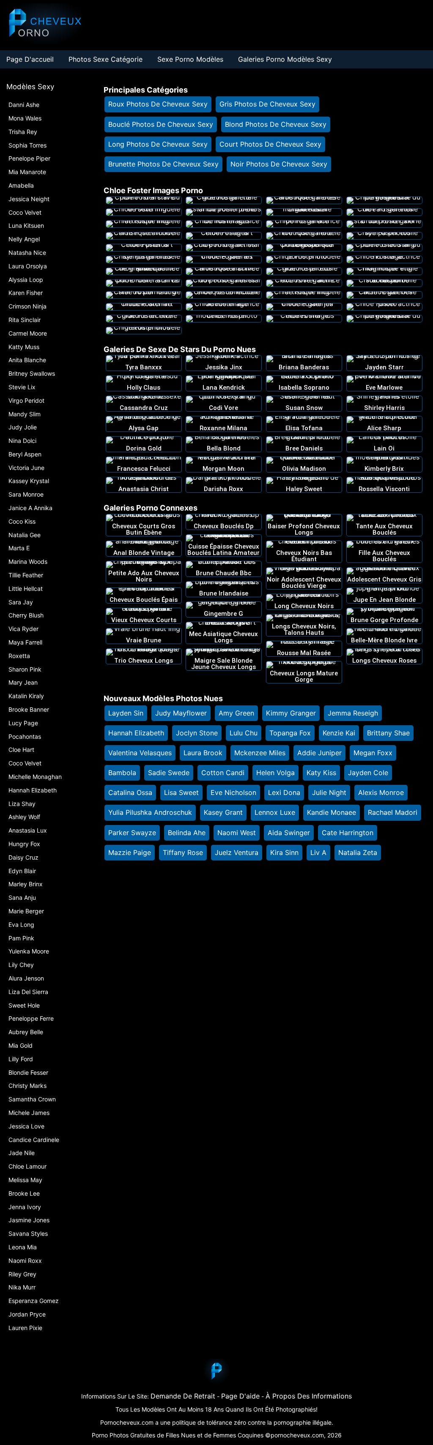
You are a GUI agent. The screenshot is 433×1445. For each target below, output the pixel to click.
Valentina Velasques (140, 752)
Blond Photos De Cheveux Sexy (275, 124)
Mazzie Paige (129, 852)
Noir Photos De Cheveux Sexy (278, 164)
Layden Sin (125, 713)
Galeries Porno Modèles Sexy (285, 59)
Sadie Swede (168, 772)
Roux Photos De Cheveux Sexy (158, 104)
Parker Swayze (132, 832)
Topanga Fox (290, 733)
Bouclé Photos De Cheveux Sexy (160, 124)
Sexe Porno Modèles (190, 59)
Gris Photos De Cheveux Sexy (267, 104)
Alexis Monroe (381, 792)
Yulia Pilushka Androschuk (150, 812)
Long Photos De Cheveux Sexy (158, 144)
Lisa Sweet (181, 792)
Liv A (318, 852)
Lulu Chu (244, 733)
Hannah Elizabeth (136, 733)
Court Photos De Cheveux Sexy (270, 144)
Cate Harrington (347, 832)
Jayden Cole (368, 772)
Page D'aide (240, 1396)
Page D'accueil (30, 59)
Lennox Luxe (275, 812)
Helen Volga (275, 772)
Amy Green (236, 713)
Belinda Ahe (187, 832)
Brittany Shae (388, 733)
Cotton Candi (222, 772)
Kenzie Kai (339, 733)
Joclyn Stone (197, 733)
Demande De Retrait (183, 1396)
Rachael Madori (392, 812)
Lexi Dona (284, 792)
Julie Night (329, 792)
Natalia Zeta (357, 852)
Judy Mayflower (181, 713)
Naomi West (236, 832)
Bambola (122, 772)
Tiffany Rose (183, 852)
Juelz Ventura (236, 852)
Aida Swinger (289, 832)
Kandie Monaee (331, 812)
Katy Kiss (321, 772)
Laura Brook (203, 752)
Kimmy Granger (291, 713)
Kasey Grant (223, 812)
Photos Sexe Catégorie (106, 59)
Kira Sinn (284, 852)
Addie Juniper (319, 752)
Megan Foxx (373, 752)
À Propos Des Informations (309, 1396)
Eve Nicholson (233, 792)
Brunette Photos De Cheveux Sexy (163, 164)
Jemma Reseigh (353, 713)
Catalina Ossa (130, 792)
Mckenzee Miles (259, 752)
